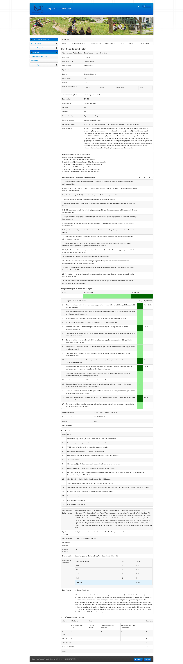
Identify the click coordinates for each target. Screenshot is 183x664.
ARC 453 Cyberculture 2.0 (40, 39)
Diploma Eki (34, 60)
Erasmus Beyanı (36, 65)
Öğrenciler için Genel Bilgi (39, 56)
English (139, 6)
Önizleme (138, 659)
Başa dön (147, 659)
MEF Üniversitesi (36, 44)
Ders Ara (147, 6)
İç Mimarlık (36, 52)
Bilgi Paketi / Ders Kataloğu (59, 8)
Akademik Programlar (37, 48)
